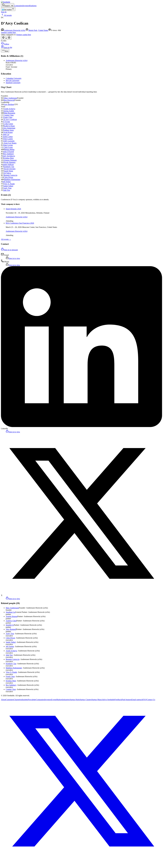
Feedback (118, 700)
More (6, 51)
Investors (26, 6)
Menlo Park (32, 30)
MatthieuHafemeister (12, 179)
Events (53, 700)
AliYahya (7, 173)
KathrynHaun (9, 126)
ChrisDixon (8, 177)
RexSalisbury (8, 154)
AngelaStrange (11, 616)
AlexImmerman (9, 128)
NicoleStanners (9, 162)
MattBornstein (9, 113)
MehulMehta (9, 149)
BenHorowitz (9, 100)
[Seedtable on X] (81, 861)
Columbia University (13, 78)
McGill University (12, 80)
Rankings (33, 6)
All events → (6, 239)
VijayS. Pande (9, 184)
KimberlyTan (9, 167)
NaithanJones (8, 130)
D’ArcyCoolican (10, 119)
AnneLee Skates (10, 143)
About (3, 700)
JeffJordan (6, 182)
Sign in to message (11, 250)
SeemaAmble (8, 111)
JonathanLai (10, 612)
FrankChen (7, 117)
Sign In (3, 12)
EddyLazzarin (8, 141)
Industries (66, 700)
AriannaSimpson (10, 160)
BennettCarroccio (10, 175)
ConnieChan (9, 115)
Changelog (18, 700)
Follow (6, 44)
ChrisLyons (8, 147)
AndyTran (7, 188)
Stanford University (13, 83)
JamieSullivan (8, 164)
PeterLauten (8, 139)
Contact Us (151, 700)
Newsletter (32, 700)
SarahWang (8, 171)
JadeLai (6, 134)
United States (43, 30)
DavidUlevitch (9, 169)
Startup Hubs (75, 700)
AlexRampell (11, 629)
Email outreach (137, 700)
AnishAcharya (9, 109)
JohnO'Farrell (8, 152)
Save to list (8, 47)
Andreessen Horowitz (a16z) (15, 30)
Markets (59, 700)
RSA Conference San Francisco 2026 (20, 223)
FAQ (145, 700)
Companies (18, 6)
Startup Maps (97, 700)
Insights (25, 700)
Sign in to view (14, 258)
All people (8, 15)
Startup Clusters (86, 700)
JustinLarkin (8, 137)
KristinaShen (8, 158)
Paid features (126, 700)
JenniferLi (10, 625)
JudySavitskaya (9, 156)
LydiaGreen (8, 124)
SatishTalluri (8, 186)
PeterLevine (8, 145)
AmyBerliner (9, 104)
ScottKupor (8, 132)
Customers (10, 700)
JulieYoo (6, 190)
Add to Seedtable (108, 700)
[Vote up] (3, 38)
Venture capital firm (23, 35)
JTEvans (6, 122)
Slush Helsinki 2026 (13, 209)
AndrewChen (11, 621)
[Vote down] (9, 38)
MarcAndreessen (10, 98)
